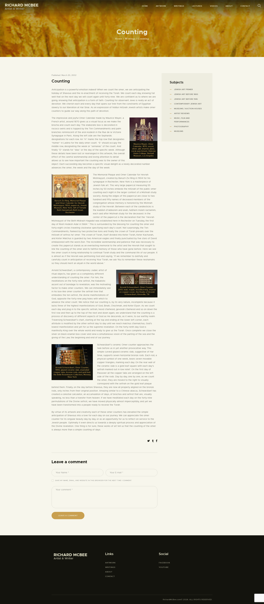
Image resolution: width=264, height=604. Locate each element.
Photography (181, 126)
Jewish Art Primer (183, 89)
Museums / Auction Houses (188, 108)
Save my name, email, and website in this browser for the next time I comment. (93, 480)
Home (118, 38)
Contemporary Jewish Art (188, 104)
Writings (130, 38)
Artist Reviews (181, 113)
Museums (178, 131)
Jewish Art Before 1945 (186, 99)
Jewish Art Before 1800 (186, 94)
